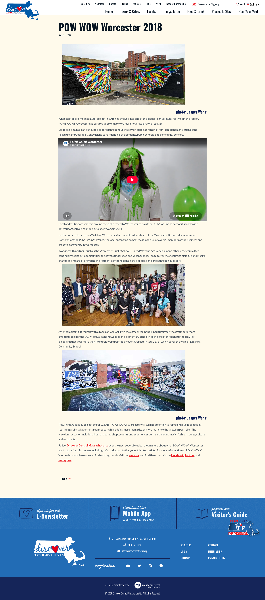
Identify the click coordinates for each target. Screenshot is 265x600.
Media (184, 551)
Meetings (85, 4)
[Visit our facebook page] (161, 566)
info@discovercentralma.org (134, 551)
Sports (112, 4)
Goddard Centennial (176, 4)
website (134, 455)
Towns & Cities (130, 11)
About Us (186, 545)
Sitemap (185, 558)
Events (151, 11)
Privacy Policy (216, 558)
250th (158, 4)
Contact (213, 545)
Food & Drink (195, 11)
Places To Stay (221, 11)
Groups (124, 4)
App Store (131, 520)
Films (148, 4)
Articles (137, 4)
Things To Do (171, 11)
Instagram (64, 460)
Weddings (99, 4)
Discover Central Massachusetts (88, 445)
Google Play (148, 520)
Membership (215, 551)
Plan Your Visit (248, 11)
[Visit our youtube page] (128, 566)
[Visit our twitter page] (139, 566)
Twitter (189, 455)
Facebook (177, 455)
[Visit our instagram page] (150, 566)
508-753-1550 (134, 545)
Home (109, 11)
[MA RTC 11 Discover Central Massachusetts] (59, 551)
